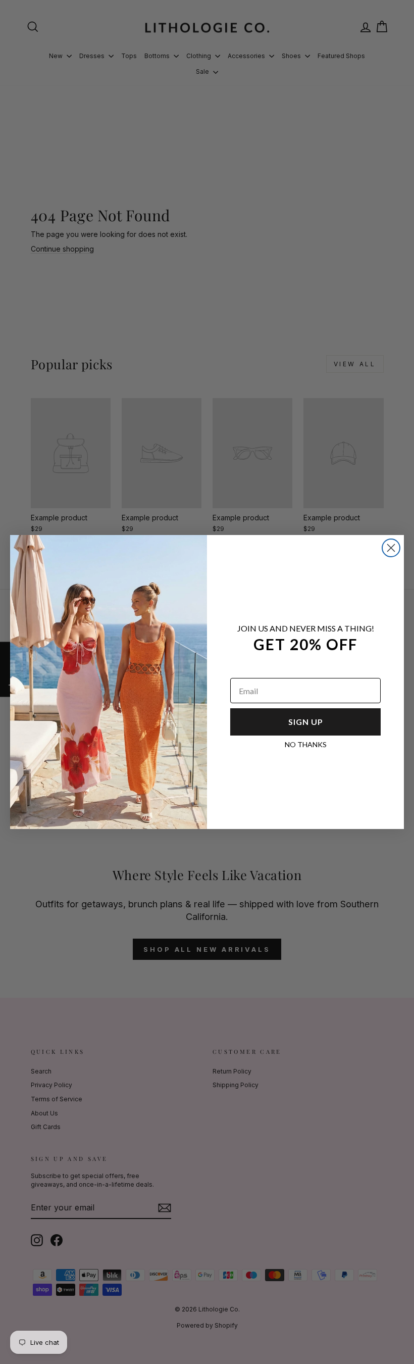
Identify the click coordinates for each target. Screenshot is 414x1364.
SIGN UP (305, 721)
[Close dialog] (391, 548)
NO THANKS (306, 744)
